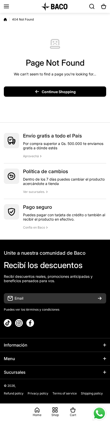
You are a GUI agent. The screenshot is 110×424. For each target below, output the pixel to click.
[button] (103, 6)
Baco (20, 386)
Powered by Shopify (39, 386)
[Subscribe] (99, 298)
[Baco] (55, 6)
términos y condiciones (42, 309)
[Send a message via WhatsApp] (99, 413)
